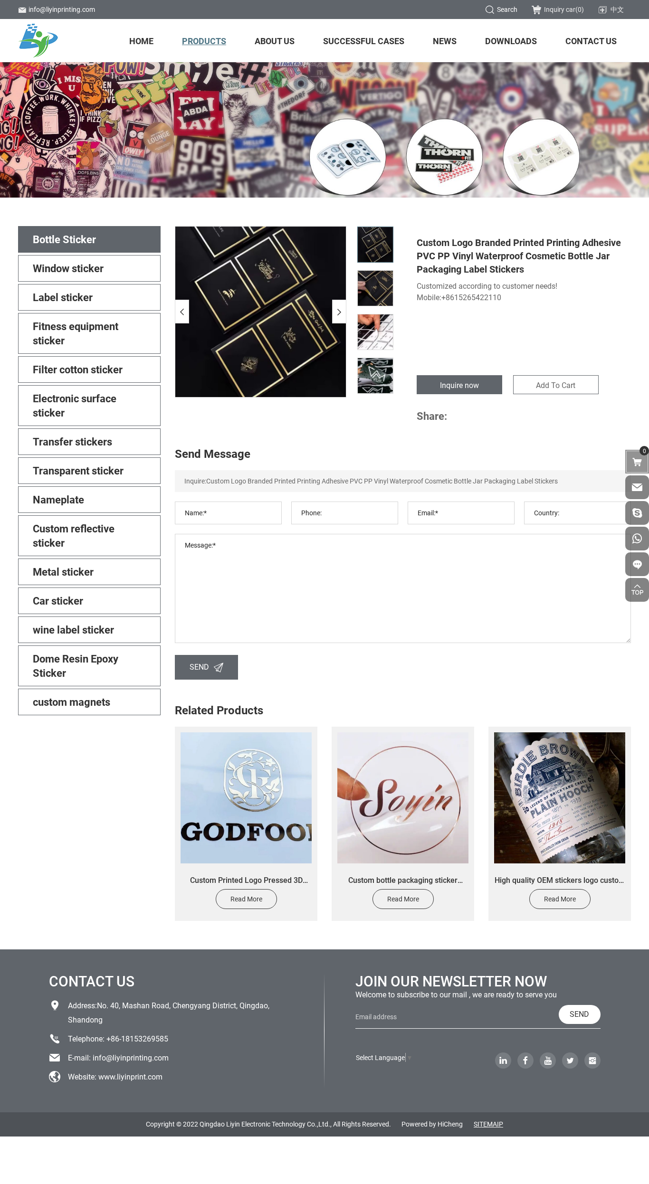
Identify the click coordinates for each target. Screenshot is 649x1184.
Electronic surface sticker (74, 405)
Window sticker (68, 268)
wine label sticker (73, 629)
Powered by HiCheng (432, 1123)
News (445, 41)
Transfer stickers (72, 441)
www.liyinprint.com (130, 1076)
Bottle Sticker (64, 239)
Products (204, 41)
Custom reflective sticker (74, 535)
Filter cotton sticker (78, 369)
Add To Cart (555, 385)
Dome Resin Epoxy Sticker (75, 666)
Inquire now (459, 385)
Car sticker (58, 600)
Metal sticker (63, 571)
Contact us (591, 41)
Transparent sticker (78, 470)
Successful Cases (363, 41)
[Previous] (182, 311)
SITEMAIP (488, 1123)
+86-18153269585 (137, 1038)
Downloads (511, 41)
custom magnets (71, 702)
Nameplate (58, 499)
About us (275, 41)
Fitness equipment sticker (75, 333)
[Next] (339, 311)
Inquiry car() (564, 9)
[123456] (637, 538)
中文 (617, 9)
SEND (199, 667)
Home (141, 41)
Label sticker (63, 297)
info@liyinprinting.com (62, 9)
